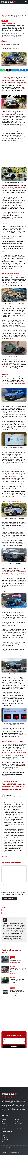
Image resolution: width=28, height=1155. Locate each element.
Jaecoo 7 (6, 476)
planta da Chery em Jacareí (10, 214)
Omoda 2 (4, 912)
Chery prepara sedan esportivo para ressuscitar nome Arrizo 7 (17, 992)
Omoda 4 (22, 363)
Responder (4, 856)
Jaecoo (3, 910)
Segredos (7, 15)
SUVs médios (14, 473)
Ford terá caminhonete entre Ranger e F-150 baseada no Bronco (18, 970)
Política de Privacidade (17, 1151)
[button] (22, 2)
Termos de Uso (5, 1152)
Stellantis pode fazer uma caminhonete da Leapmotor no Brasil (17, 981)
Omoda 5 (17, 462)
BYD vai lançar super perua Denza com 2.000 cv (17, 959)
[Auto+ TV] (8, 2)
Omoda (20, 910)
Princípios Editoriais (5, 1151)
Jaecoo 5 (6, 366)
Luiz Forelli (6, 41)
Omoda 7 (13, 476)
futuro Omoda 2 (20, 764)
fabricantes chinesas (9, 77)
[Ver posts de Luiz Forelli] (2, 41)
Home (2, 15)
